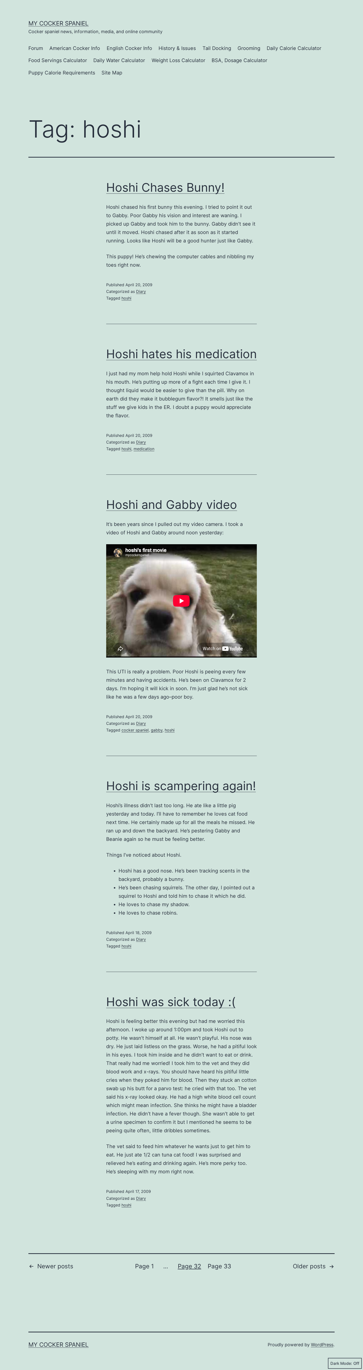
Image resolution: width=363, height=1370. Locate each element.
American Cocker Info (74, 48)
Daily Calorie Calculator (294, 48)
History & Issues (177, 48)
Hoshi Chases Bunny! (165, 187)
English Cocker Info (129, 48)
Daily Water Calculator (119, 60)
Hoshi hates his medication (181, 354)
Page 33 (219, 1266)
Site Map (111, 73)
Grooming (249, 48)
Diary (141, 291)
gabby (156, 730)
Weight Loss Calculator (178, 60)
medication (144, 448)
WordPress (322, 1344)
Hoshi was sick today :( (171, 1001)
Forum (35, 48)
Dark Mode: (341, 1363)
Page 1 (144, 1266)
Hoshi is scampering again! (181, 786)
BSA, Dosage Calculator (239, 60)
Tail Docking (216, 48)
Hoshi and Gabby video (171, 504)
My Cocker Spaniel (58, 23)
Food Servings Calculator (57, 60)
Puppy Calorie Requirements (61, 73)
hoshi (126, 298)
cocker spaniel (135, 730)
